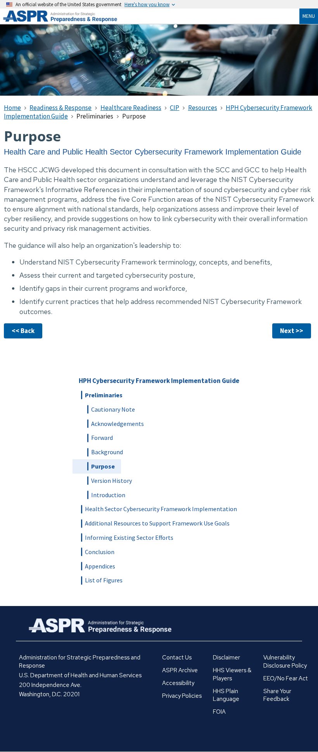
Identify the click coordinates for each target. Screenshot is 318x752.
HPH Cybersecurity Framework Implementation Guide (159, 380)
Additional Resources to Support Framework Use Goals (157, 523)
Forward (102, 437)
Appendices (100, 566)
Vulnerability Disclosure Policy (285, 662)
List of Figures (104, 580)
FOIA (219, 712)
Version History (111, 480)
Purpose (103, 466)
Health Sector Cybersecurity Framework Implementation (161, 509)
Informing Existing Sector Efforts (129, 537)
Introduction (108, 495)
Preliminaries (104, 395)
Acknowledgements (117, 424)
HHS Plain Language (226, 695)
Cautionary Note (113, 409)
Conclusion (99, 552)
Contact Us (177, 657)
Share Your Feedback (277, 695)
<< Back (23, 330)
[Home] (70, 16)
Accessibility (178, 683)
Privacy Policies (182, 696)
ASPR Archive (180, 670)
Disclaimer (226, 657)
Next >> (291, 330)
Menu (308, 15)
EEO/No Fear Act (285, 678)
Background (107, 452)
